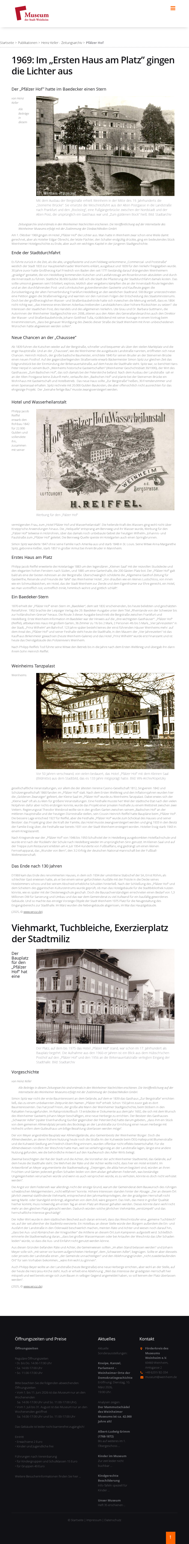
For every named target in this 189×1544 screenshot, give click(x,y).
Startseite (7, 42)
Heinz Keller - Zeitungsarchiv (61, 42)
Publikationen (27, 42)
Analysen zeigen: (115, 1411)
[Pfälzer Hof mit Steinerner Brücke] (105, 146)
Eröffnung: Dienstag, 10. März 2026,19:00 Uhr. (115, 1377)
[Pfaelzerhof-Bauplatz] (105, 996)
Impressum (93, 1520)
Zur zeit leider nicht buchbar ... (112, 1461)
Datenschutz (112, 1520)
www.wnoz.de (33, 1286)
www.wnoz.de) (33, 912)
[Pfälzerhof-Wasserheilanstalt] (105, 459)
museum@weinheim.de (161, 1377)
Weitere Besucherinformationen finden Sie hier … (48, 1476)
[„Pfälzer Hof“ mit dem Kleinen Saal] (105, 721)
